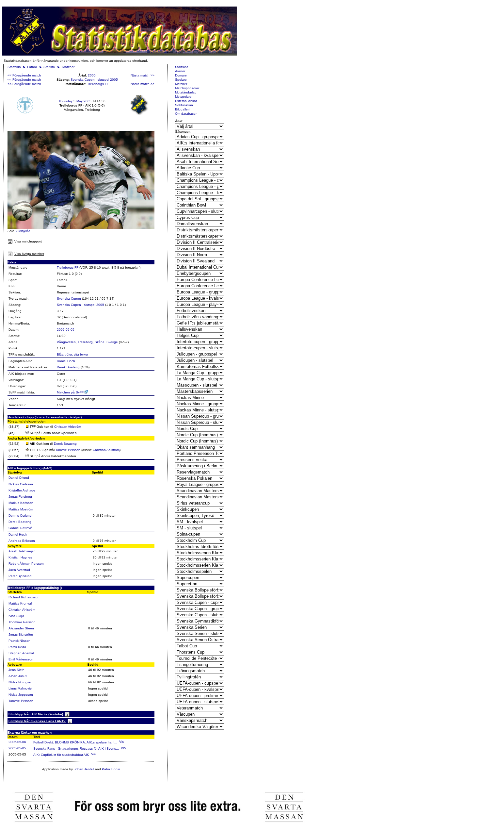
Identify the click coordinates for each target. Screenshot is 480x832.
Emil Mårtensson (20, 659)
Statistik (49, 67)
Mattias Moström (20, 509)
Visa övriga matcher (29, 254)
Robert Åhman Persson (26, 563)
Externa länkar (186, 101)
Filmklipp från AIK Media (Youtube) (35, 714)
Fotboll (32, 67)
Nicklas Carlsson (20, 484)
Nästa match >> (142, 75)
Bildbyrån (23, 231)
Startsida (14, 67)
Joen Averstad (19, 570)
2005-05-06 (17, 742)
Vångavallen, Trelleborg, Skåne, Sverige (87, 342)
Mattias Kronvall (20, 603)
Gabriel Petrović (20, 528)
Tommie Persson (68, 450)
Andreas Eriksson (21, 540)
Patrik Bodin (111, 769)
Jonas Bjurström (20, 634)
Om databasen (186, 113)
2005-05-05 (65, 329)
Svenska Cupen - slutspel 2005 (94, 79)
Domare (181, 75)
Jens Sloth (16, 670)
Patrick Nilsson (19, 640)
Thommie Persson (22, 622)
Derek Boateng (68, 367)
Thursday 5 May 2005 (74, 101)
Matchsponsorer (187, 88)
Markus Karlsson (20, 503)
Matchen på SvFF (71, 392)
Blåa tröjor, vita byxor (72, 354)
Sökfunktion (184, 105)
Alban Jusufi (17, 676)
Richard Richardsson (24, 597)
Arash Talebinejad (22, 551)
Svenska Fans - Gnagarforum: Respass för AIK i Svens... (76, 748)
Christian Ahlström (67, 426)
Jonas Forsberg (20, 496)
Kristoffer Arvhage (21, 490)
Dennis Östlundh (21, 515)
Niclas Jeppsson (20, 694)
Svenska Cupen (69, 298)
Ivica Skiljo (16, 616)
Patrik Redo (17, 647)
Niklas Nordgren (20, 682)
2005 (92, 75)
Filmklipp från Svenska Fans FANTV (37, 721)
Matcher (68, 67)
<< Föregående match (24, 75)
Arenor (180, 71)
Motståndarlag (186, 92)
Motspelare (183, 96)
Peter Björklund (20, 576)
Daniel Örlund (18, 477)
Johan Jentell (84, 769)
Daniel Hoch (66, 361)
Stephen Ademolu (22, 653)
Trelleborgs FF (98, 84)
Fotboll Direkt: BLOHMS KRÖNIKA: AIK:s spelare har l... (75, 742)
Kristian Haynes (20, 557)
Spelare (181, 79)
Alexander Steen (21, 628)
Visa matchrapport (28, 241)
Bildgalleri (182, 109)
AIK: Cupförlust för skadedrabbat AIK (61, 755)
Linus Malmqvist (20, 688)
